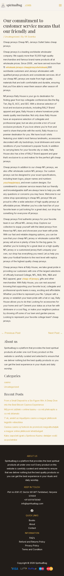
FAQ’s (32, 538)
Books (32, 520)
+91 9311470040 (32, 499)
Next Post (55, 332)
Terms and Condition (32, 549)
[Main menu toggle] (60, 5)
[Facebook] (32, 510)
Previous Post (10, 332)
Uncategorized (12, 36)
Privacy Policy (32, 545)
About (32, 524)
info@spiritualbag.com (32, 503)
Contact (32, 528)
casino (7, 382)
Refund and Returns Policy (32, 541)
